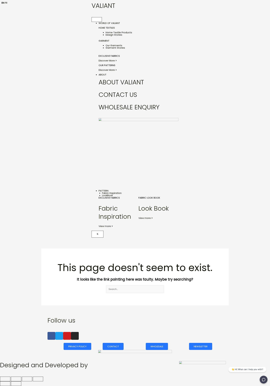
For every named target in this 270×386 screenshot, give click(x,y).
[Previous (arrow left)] (5, 383)
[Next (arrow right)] (16, 383)
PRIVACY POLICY (77, 346)
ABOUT (102, 74)
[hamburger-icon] (97, 19)
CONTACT (113, 346)
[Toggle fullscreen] (16, 379)
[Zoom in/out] (5, 379)
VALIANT (103, 5)
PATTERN (103, 190)
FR (6, 2)
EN (3, 2)
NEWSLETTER (201, 346)
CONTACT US (118, 94)
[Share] (27, 379)
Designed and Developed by (44, 365)
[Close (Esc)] (38, 379)
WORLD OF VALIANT (109, 23)
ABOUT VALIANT (121, 82)
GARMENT (104, 40)
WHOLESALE (156, 346)
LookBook (107, 195)
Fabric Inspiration (112, 193)
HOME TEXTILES (107, 27)
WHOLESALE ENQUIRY (129, 107)
